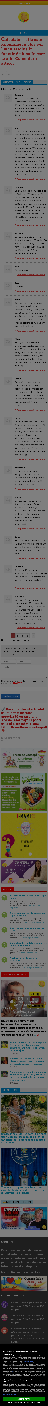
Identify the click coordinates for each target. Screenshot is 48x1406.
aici (12, 1371)
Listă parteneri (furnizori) (10, 1394)
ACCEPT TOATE (24, 1399)
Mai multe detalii (28, 1361)
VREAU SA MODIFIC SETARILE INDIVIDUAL (24, 1402)
